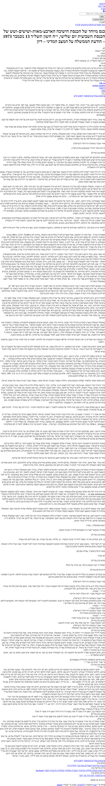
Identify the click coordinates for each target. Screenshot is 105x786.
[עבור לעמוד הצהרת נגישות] (104, 11)
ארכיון (77, 24)
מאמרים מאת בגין (84, 765)
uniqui (59, 785)
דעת (95, 785)
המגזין (46, 770)
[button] (102, 3)
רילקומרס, (81, 785)
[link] (101, 6)
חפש (102, 17)
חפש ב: (102, 22)
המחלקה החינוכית (57, 770)
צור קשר (82, 775)
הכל (103, 24)
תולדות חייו (71, 765)
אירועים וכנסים (98, 770)
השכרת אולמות (71, 770)
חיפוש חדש (78, 96)
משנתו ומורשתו (98, 765)
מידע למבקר (99, 775)
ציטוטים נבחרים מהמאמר (94, 96)
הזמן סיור (90, 775)
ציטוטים (84, 24)
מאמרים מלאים (94, 24)
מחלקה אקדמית (85, 770)
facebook (40, 770)
